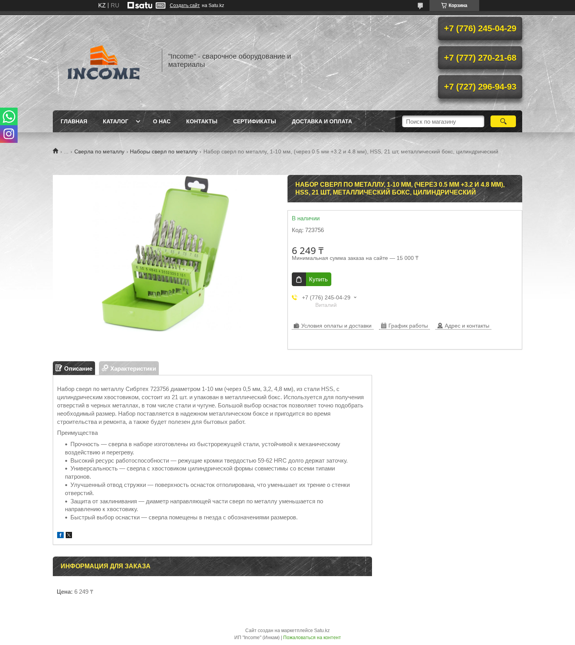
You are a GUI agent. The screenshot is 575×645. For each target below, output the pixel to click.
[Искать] (503, 121)
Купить (318, 279)
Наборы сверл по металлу (164, 151)
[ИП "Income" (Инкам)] (104, 61)
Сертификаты (254, 121)
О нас (162, 121)
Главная (74, 121)
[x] (69, 536)
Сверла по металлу (99, 151)
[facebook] (60, 536)
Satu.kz (322, 630)
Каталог (115, 121)
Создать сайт (185, 5)
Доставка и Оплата (322, 121)
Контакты (201, 121)
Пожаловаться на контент (312, 637)
